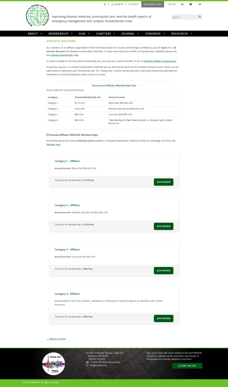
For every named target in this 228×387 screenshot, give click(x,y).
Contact (133, 4)
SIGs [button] (82, 33)
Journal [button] (128, 33)
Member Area (153, 4)
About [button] (33, 33)
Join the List (188, 365)
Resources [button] (179, 33)
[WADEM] (37, 16)
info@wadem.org (98, 365)
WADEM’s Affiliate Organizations (160, 61)
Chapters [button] (103, 33)
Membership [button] (58, 33)
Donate (118, 4)
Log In (171, 4)
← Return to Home (56, 338)
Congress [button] (153, 33)
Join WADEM (163, 182)
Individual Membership (61, 55)
